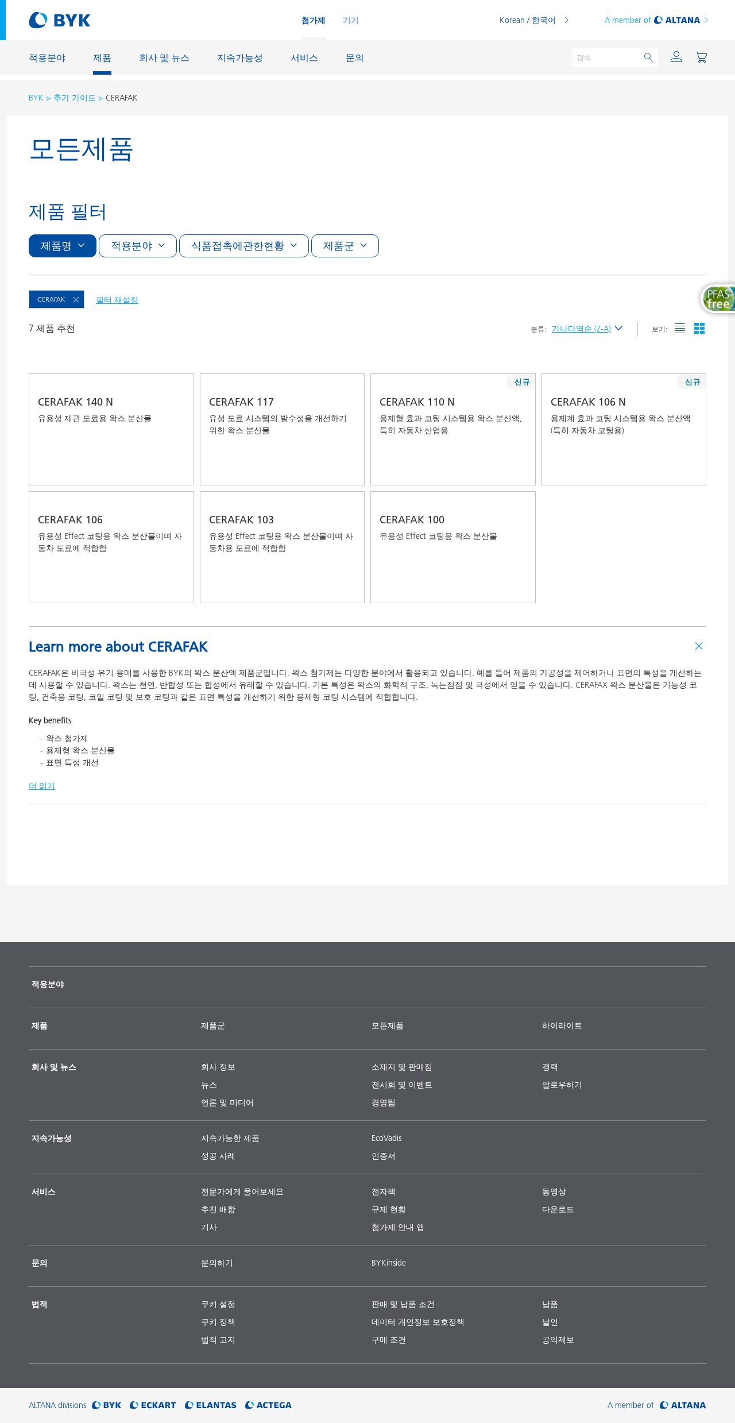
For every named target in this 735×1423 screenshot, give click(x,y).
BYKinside (389, 1263)
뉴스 (209, 1084)
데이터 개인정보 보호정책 (418, 1322)
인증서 (384, 1156)
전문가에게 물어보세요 (242, 1191)
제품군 (213, 1025)
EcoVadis (386, 1138)
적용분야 (48, 984)
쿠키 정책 (218, 1322)
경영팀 (384, 1102)
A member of (628, 20)
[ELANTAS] (211, 1405)
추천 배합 (218, 1209)
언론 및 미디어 (227, 1102)
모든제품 (388, 1025)
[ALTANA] (683, 1405)
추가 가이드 (74, 97)
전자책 (384, 1191)
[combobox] (174, 468)
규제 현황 (389, 1209)
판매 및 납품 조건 (403, 1304)
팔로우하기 (562, 1084)
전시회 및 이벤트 (402, 1084)
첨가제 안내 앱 (398, 1227)
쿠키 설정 (218, 1304)
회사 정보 (218, 1067)
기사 (209, 1227)
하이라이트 (562, 1025)
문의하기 (217, 1263)
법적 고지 (218, 1340)
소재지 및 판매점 (402, 1067)
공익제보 (558, 1340)
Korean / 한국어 (528, 20)
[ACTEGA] (268, 1405)
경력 (550, 1067)
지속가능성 (52, 1138)
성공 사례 (218, 1156)
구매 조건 (389, 1340)
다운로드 (558, 1209)
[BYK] (106, 1405)
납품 (550, 1304)
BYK (36, 97)
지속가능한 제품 (230, 1138)
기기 (351, 20)
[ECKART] (153, 1405)
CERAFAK (51, 299)
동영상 (554, 1191)
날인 (550, 1322)
